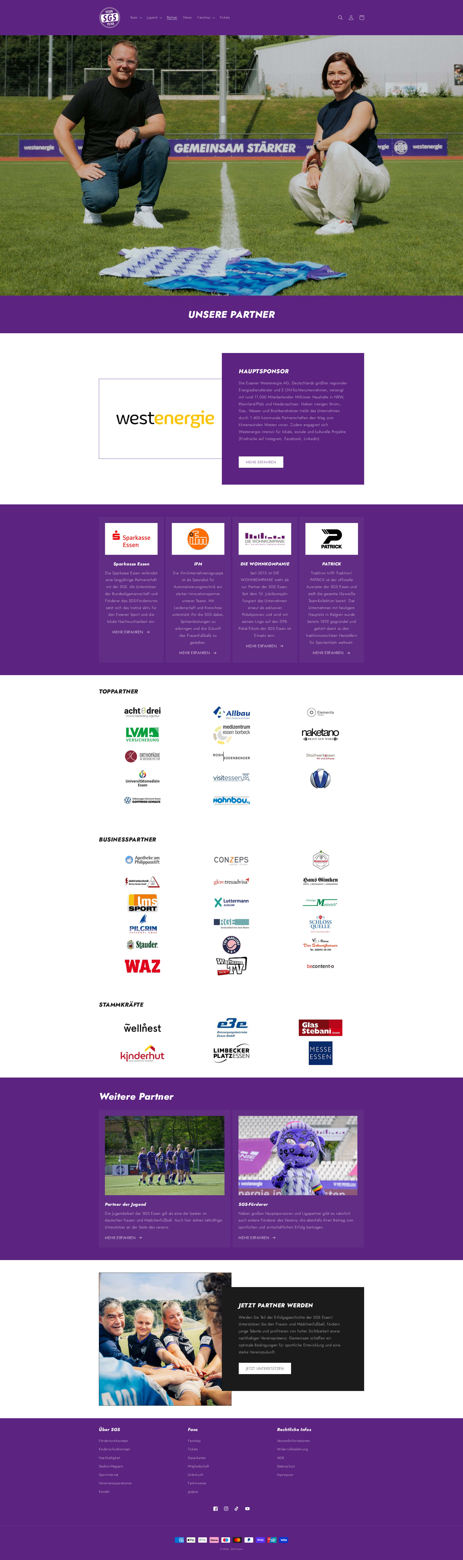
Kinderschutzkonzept (114, 1449)
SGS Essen (237, 1549)
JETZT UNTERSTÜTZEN (265, 1368)
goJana (193, 1491)
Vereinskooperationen (115, 1483)
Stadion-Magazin (111, 1466)
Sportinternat (108, 1474)
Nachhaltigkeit (109, 1457)
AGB (280, 1457)
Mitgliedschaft (198, 1466)
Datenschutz (286, 1466)
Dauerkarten (197, 1457)
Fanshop (194, 1440)
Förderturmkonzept (113, 1440)
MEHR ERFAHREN (261, 462)
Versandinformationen (293, 1440)
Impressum (285, 1474)
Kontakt (104, 1491)
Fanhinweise (197, 1483)
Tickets (193, 1449)
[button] (135, 17)
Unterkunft (195, 1474)
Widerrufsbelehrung (292, 1449)
